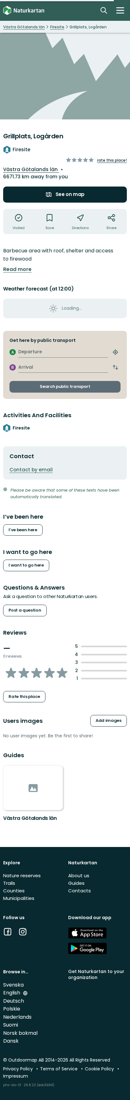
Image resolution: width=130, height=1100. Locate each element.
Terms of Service (59, 1069)
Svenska (13, 984)
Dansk (11, 1041)
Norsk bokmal (20, 1033)
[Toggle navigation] (120, 10)
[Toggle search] (103, 10)
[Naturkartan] (23, 10)
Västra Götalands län (31, 169)
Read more (17, 269)
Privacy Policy (18, 1069)
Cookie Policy (100, 1069)
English (12, 992)
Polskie (11, 1008)
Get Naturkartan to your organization (96, 974)
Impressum (15, 1076)
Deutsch (13, 1001)
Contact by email (31, 469)
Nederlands (17, 1017)
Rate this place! (112, 160)
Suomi (10, 1024)
